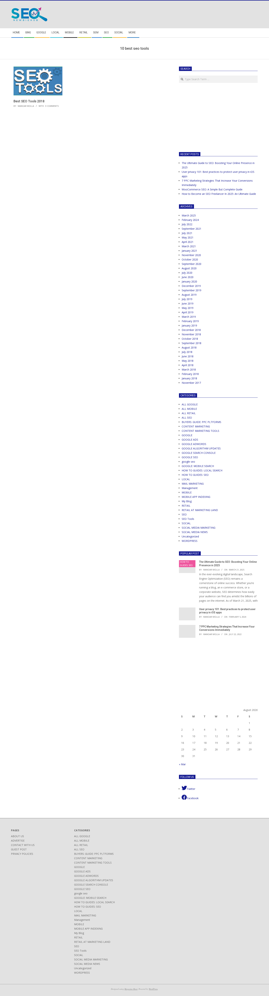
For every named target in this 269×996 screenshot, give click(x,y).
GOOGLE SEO (190, 457)
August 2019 (189, 294)
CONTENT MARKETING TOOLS (200, 431)
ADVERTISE (18, 840)
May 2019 (187, 308)
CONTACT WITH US (23, 845)
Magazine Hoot (130, 989)
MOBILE (187, 492)
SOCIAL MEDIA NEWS (195, 532)
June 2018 (187, 356)
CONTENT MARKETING (196, 426)
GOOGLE (187, 435)
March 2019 (189, 316)
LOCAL (186, 479)
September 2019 (191, 290)
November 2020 (191, 255)
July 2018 (187, 352)
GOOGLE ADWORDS (194, 444)
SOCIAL (186, 523)
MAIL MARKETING (193, 483)
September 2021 (191, 228)
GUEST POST (19, 849)
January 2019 (189, 325)
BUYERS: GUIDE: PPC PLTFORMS (201, 422)
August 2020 (189, 268)
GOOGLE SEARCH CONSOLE (199, 453)
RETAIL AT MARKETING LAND (200, 510)
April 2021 (187, 242)
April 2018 (187, 365)
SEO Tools (188, 519)
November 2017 (191, 382)
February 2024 (190, 220)
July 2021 (187, 233)
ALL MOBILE (189, 409)
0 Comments (52, 106)
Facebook (193, 798)
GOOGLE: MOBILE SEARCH (198, 466)
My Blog (187, 501)
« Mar (182, 764)
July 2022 (187, 224)
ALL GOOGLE (190, 404)
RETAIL (186, 505)
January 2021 (189, 250)
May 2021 (187, 237)
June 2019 (187, 303)
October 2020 (190, 259)
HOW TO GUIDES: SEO (195, 475)
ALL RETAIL (189, 413)
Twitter (191, 789)
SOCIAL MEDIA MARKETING (198, 527)
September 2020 (191, 264)
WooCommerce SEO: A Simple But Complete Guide (212, 189)
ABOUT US (17, 836)
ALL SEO (187, 417)
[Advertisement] (209, 117)
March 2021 (189, 246)
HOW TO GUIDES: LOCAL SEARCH (202, 470)
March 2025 (189, 215)
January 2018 (189, 378)
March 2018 (189, 369)
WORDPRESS (189, 541)
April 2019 (187, 312)
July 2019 (187, 299)
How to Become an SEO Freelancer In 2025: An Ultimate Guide (219, 194)
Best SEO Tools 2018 (29, 101)
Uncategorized (190, 536)
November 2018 (191, 334)
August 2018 (189, 347)
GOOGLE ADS (190, 439)
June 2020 (187, 277)
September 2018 (191, 343)
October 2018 (190, 338)
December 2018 (191, 330)
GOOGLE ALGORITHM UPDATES (201, 448)
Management (190, 488)
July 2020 (187, 272)
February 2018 (190, 374)
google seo (188, 461)
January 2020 (189, 281)
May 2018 (187, 360)
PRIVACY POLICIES (22, 853)
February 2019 (190, 321)
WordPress (153, 989)
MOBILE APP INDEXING (196, 497)
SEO (184, 514)
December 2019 (191, 286)
